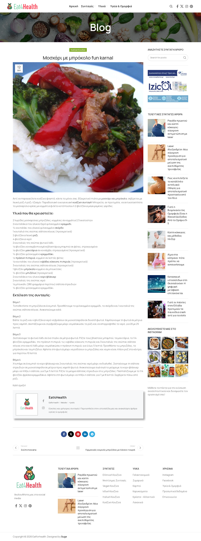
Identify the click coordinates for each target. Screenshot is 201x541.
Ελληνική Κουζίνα (112, 474)
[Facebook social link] (177, 6)
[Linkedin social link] (85, 434)
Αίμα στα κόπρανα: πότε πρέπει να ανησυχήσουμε (176, 259)
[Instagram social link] (186, 6)
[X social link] (181, 6)
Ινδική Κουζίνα (110, 491)
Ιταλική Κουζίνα (111, 497)
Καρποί (137, 486)
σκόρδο (59, 227)
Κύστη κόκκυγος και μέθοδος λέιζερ (176, 236)
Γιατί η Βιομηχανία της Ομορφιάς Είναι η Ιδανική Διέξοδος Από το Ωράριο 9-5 (178, 215)
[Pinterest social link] (191, 6)
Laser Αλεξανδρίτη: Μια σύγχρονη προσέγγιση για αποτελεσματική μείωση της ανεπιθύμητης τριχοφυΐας (178, 157)
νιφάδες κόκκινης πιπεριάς (55, 261)
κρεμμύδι (66, 224)
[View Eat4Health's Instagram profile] (43, 407)
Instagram (168, 474)
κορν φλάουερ (48, 276)
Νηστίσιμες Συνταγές (114, 480)
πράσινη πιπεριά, (25, 258)
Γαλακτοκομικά (141, 474)
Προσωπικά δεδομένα (175, 491)
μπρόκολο (29, 269)
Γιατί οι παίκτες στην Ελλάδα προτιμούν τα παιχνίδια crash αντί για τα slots (177, 309)
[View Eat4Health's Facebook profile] (43, 400)
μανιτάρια (32, 250)
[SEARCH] (184, 57)
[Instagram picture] (154, 343)
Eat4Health (58, 397)
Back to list (78, 448)
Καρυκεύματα (140, 491)
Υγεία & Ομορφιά (172, 486)
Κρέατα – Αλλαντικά (144, 497)
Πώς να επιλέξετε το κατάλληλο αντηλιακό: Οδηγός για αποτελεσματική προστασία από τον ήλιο (178, 188)
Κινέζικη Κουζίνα (78, 50)
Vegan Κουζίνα (111, 486)
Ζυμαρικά (138, 480)
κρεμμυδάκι (47, 254)
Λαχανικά (138, 502)
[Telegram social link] (92, 434)
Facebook (168, 480)
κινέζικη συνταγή (82, 202)
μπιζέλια (31, 273)
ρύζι (35, 235)
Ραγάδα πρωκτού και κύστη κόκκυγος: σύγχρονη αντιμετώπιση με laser (177, 129)
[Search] (171, 6)
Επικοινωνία (170, 497)
